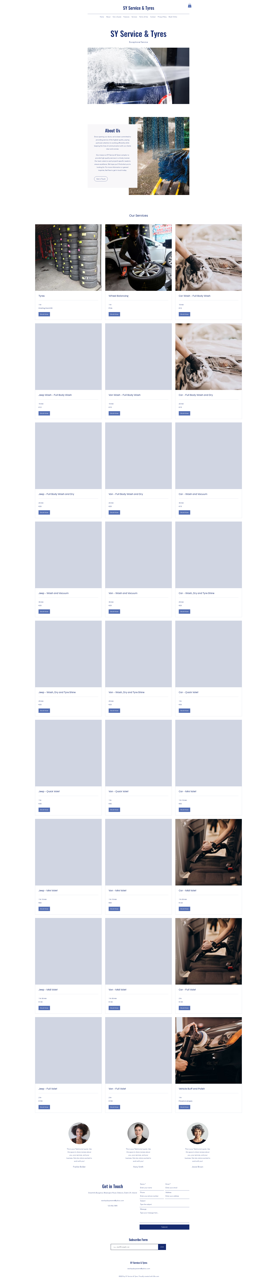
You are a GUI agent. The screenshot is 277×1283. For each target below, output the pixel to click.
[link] (68, 296)
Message (143, 1209)
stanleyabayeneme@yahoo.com (112, 1200)
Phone (142, 1192)
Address (168, 1192)
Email (168, 1184)
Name (142, 1184)
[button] (190, 5)
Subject (142, 1201)
